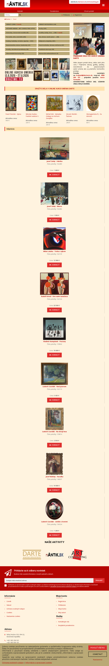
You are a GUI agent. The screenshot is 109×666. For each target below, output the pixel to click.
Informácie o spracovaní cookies (38, 662)
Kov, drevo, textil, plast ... (49, 37)
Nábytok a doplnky (47, 41)
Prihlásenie (66, 15)
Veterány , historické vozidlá (17, 33)
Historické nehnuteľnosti (48, 53)
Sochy (42, 28)
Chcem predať (89, 11)
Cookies (9, 612)
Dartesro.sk (82, 2)
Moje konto (62, 609)
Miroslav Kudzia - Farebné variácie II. (12, 115)
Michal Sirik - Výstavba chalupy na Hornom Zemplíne (33, 116)
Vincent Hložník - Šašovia (51, 115)
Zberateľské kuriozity (15, 53)
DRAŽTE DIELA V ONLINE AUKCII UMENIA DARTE (55, 89)
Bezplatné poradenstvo (66, 625)
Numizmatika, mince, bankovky (18, 45)
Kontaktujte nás (63, 622)
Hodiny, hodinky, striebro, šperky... (19, 41)
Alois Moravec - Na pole (94, 114)
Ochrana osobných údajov (16, 609)
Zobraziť (56, 175)
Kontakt (20, 11)
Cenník (9, 601)
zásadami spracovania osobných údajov (63, 586)
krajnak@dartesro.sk (84, 75)
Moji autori (62, 612)
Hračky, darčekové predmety (17, 49)
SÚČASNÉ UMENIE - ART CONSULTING (20, 28)
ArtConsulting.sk (92, 2)
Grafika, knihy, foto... (50, 33)
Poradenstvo (54, 11)
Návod (9, 605)
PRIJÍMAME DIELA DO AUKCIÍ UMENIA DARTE (89, 57)
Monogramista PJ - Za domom (73, 115)
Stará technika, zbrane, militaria (51, 45)
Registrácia (78, 15)
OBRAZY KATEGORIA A (47, 24)
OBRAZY (13, 24)
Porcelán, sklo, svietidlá (16, 37)
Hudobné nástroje (46, 49)
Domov (8, 19)
